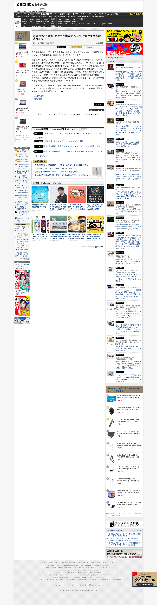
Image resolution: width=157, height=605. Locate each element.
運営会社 (83, 585)
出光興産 (38, 99)
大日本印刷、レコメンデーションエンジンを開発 (63, 141)
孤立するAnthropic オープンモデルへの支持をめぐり (57, 172)
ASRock (53, 21)
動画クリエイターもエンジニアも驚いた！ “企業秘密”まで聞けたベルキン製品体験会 (128, 144)
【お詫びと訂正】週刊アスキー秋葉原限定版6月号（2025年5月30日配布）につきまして (124, 544)
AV (81, 14)
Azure (46, 23)
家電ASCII (34, 16)
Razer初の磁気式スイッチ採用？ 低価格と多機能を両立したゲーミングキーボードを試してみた (128, 226)
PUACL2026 (90, 16)
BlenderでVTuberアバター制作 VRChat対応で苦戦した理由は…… (62, 175)
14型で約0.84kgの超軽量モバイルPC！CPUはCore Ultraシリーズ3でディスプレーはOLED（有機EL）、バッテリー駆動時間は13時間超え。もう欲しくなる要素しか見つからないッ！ (128, 243)
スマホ (90, 14)
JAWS (24, 23)
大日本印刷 (39, 96)
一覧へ (139, 530)
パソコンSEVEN (53, 19)
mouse (32, 19)
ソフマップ (46, 26)
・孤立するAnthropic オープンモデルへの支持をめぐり (22, 241)
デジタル (40, 4)
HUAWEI (60, 21)
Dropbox (60, 23)
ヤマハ (88, 23)
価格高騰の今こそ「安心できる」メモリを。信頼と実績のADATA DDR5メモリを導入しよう (128, 261)
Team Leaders (75, 575)
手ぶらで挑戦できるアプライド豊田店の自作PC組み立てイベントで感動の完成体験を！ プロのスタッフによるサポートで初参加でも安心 (128, 329)
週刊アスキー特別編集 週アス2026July (22, 293)
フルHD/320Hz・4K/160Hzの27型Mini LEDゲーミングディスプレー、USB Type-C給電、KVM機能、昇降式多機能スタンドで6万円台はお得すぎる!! (128, 111)
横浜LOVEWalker (61, 580)
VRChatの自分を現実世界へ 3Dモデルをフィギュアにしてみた (61, 165)
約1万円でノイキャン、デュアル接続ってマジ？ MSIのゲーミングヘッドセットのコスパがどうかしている (128, 278)
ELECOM (24, 21)
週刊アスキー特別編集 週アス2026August (22, 266)
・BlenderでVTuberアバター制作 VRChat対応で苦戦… (22, 247)
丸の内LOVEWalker (106, 580)
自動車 (62, 14)
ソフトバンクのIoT (103, 24)
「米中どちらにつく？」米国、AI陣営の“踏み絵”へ (56, 168)
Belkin (74, 21)
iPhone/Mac (54, 14)
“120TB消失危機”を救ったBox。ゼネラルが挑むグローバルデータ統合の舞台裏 (128, 348)
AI (21, 14)
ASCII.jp (23, 4)
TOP (41, 562)
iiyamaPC (38, 19)
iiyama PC (72, 565)
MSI (60, 19)
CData (67, 23)
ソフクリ (109, 23)
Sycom (46, 19)
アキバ (85, 14)
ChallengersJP (99, 16)
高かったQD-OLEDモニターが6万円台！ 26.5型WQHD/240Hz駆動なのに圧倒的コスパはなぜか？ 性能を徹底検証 (128, 94)
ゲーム (106, 14)
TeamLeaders (61, 16)
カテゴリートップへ (96, 110)
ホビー (69, 14)
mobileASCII (85, 577)
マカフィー (24, 26)
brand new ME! (88, 570)
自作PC (75, 14)
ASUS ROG (39, 21)
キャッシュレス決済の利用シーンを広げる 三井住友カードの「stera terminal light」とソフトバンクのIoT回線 (128, 314)
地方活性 (84, 16)
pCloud (60, 26)
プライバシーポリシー (71, 585)
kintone (39, 23)
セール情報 (114, 14)
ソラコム (53, 23)
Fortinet (81, 23)
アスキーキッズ (18, 16)
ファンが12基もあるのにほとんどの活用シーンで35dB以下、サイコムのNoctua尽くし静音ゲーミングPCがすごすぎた (128, 195)
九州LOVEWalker (94, 580)
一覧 (68, 47)
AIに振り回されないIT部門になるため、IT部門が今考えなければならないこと (128, 211)
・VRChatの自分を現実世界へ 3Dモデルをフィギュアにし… (22, 228)
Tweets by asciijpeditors (114, 58)
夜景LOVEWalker (84, 580)
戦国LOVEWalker (117, 580)
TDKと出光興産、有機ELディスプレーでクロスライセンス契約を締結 (71, 146)
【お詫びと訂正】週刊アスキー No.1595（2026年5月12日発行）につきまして (124, 535)
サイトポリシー (56, 585)
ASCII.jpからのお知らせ (114, 530)
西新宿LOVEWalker (72, 580)
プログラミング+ (71, 16)
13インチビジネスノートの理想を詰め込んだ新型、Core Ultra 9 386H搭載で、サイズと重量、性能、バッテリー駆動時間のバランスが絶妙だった (128, 294)
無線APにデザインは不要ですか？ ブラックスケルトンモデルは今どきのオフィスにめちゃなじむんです (129, 178)
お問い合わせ (92, 585)
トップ (16, 14)
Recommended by (87, 247)
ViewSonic (67, 21)
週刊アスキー (52, 16)
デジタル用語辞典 (75, 577)
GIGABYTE (46, 21)
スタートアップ (98, 14)
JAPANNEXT (39, 26)
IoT (25, 14)
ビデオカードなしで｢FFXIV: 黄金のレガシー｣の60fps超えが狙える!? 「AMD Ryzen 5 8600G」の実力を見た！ (128, 378)
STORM (107, 565)
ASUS (67, 19)
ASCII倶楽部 (136, 14)
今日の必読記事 (56, 577)
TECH (38, 14)
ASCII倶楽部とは (24, 259)
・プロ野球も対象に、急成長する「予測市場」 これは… (21, 254)
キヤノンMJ (31, 26)
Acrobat (31, 23)
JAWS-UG (54, 567)
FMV (24, 19)
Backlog (74, 23)
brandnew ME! (53, 26)
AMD (31, 21)
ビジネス (31, 14)
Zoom (95, 23)
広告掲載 (101, 585)
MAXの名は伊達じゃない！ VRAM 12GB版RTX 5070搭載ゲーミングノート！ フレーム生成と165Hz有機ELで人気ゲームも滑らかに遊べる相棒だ (128, 76)
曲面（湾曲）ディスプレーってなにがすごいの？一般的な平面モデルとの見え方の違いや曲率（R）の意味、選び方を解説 (128, 364)
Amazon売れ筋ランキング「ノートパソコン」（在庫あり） (21, 35)
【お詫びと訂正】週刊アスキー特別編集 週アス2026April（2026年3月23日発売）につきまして (124, 539)
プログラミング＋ (85, 575)
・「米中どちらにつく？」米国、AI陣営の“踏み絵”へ (21, 235)
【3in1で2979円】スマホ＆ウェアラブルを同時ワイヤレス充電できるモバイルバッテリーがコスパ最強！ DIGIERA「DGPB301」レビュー (128, 130)
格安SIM (26, 16)
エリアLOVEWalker (49, 580)
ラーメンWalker (38, 580)
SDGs (79, 16)
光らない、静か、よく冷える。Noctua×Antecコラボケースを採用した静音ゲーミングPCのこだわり (127, 158)
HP (74, 19)
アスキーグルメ (43, 16)
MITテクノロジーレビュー (97, 577)
